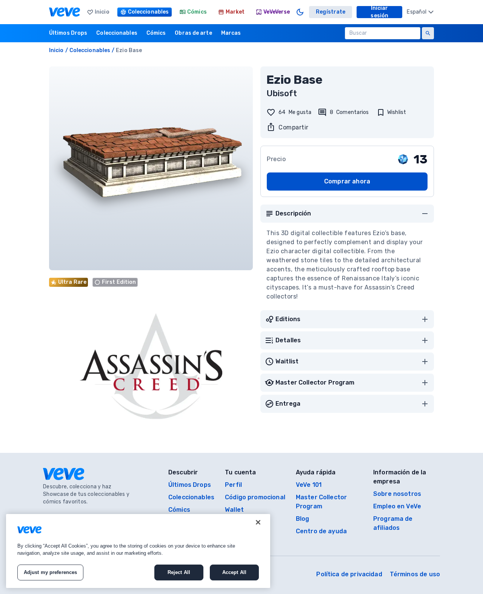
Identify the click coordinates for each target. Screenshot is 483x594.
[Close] (258, 522)
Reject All (179, 572)
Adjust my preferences (50, 572)
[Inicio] (64, 12)
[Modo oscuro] (300, 12)
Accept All (234, 572)
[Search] (428, 33)
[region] (138, 551)
